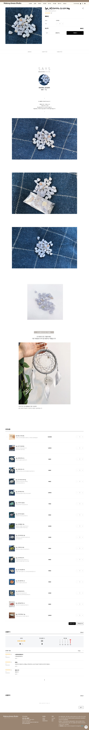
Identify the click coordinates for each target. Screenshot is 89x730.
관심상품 (47, 33)
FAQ (76, 9)
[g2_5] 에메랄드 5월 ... (20, 524)
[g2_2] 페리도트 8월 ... (20, 547)
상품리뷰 (76, 12)
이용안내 (43, 718)
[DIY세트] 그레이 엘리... (20, 435)
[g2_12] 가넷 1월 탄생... (20, 446)
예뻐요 (16, 662)
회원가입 (80, 9)
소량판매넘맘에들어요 (19, 654)
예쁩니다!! (17, 670)
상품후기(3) (44, 52)
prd (86, 723)
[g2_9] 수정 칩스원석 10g (21, 479)
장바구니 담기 (72, 623)
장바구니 (58, 33)
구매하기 (75, 33)
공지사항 (76, 7)
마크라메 (44, 3)
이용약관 (43, 719)
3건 (51, 13)
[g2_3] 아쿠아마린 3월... (20, 535)
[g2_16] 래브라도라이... (20, 591)
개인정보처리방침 (44, 720)
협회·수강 (59, 3)
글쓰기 (81, 707)
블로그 (53, 720)
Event (76, 10)
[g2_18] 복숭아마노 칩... (20, 603)
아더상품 (54, 3)
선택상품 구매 (80, 623)
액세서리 (39, 3)
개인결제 (76, 16)
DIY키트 (49, 3)
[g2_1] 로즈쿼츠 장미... (20, 557)
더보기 (16, 658)
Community (76, 3)
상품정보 (29, 52)
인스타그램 (53, 718)
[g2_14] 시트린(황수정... (20, 569)
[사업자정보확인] (65, 719)
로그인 (80, 7)
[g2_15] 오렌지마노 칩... (20, 581)
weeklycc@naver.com (74, 716)
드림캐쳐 (30, 3)
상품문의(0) (59, 52)
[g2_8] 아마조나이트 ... (20, 491)
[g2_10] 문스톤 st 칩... (20, 469)
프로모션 (64, 3)
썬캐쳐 (35, 3)
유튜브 (53, 719)
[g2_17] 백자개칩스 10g (20, 614)
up (86, 727)
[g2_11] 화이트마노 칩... (20, 458)
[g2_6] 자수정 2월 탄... (20, 514)
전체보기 (82, 632)
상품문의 (76, 14)
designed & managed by (77, 725)
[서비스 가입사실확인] (65, 724)
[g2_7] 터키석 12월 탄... (20, 502)
